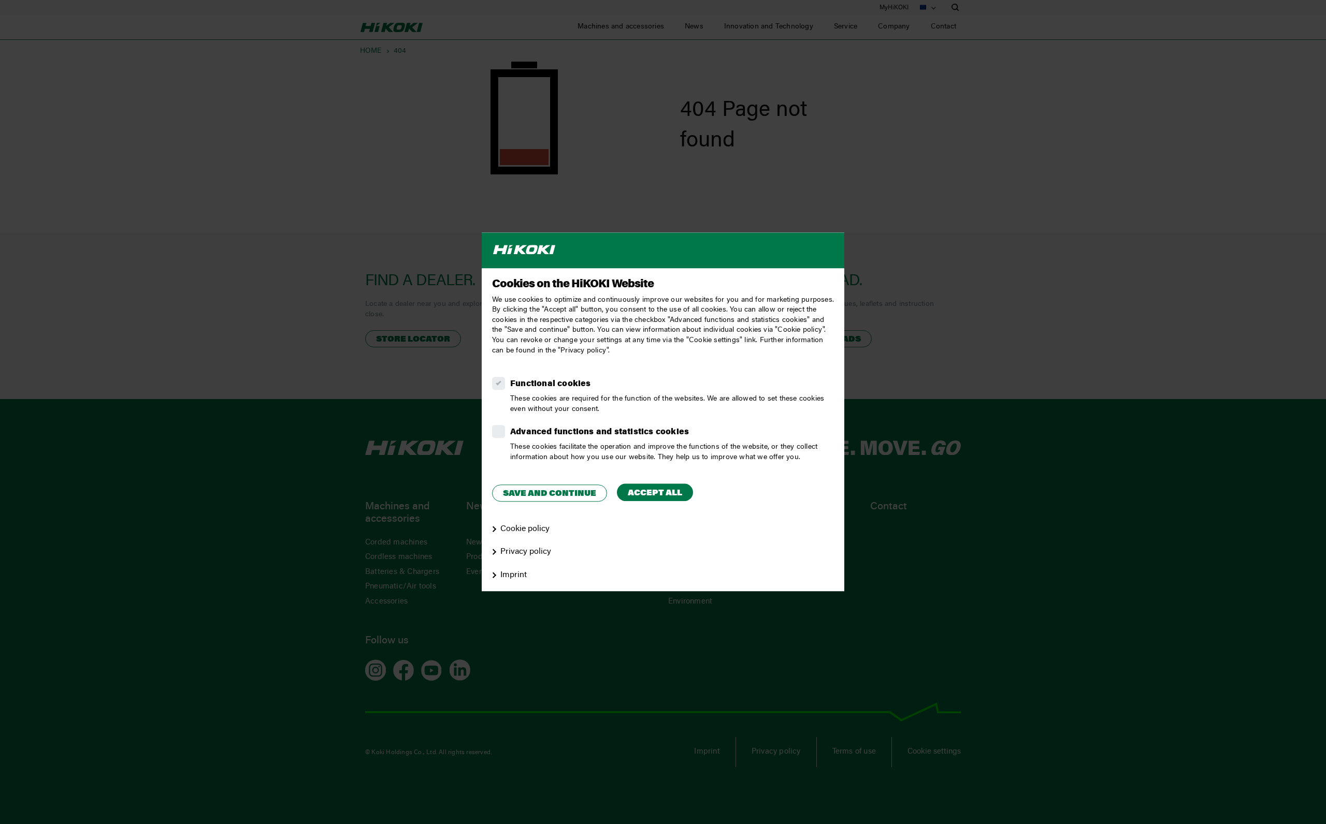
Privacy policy (525, 552)
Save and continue (549, 494)
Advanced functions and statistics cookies (599, 432)
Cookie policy (525, 529)
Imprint (513, 575)
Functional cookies (550, 384)
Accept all (655, 493)
